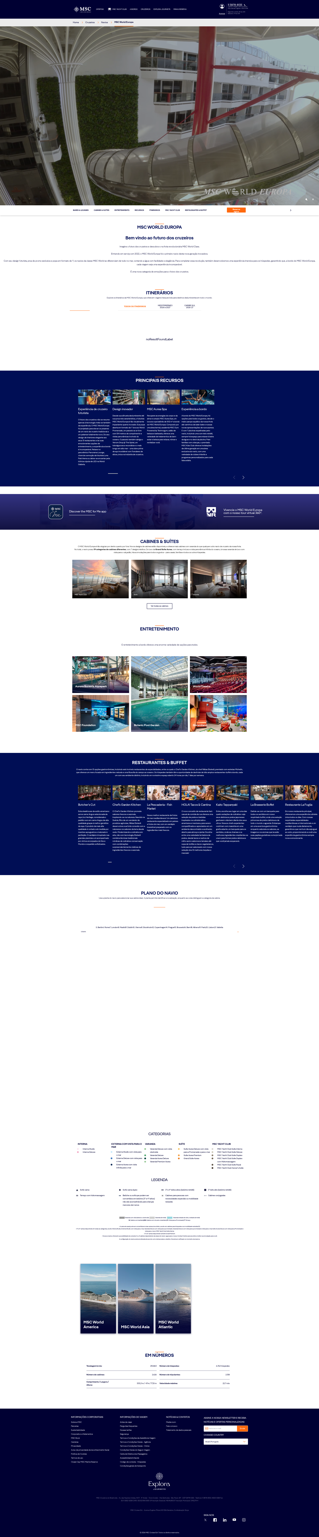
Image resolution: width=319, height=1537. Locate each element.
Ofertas (100, 9)
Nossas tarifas (126, 1430)
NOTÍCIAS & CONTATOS (178, 1417)
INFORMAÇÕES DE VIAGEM (133, 1417)
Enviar (242, 1429)
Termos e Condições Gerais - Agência (135, 1442)
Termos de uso (77, 1458)
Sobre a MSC (76, 1422)
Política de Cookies (79, 1454)
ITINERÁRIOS (154, 210)
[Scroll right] (290, 210)
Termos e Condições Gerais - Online (134, 1446)
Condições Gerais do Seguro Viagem (135, 1450)
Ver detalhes (100, 579)
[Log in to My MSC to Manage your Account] (222, 6)
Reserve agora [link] (236, 211)
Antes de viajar (126, 1422)
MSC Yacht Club (119, 9)
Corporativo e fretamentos (82, 1434)
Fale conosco (171, 1426)
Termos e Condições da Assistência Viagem (138, 1438)
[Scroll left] (2, 210)
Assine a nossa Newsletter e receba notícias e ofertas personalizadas (225, 1420)
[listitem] (100, 674)
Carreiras (74, 1442)
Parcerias (75, 1426)
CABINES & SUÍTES (101, 210)
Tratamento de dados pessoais (178, 1430)
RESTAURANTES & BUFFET (196, 210)
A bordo (134, 9)
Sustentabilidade (78, 1430)
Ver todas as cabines (159, 606)
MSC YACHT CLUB (172, 210)
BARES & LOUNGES (81, 210)
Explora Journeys (162, 9)
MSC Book (75, 1438)
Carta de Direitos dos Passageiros (133, 1454)
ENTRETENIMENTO (122, 210)
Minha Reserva (180, 9)
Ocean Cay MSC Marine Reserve (84, 1462)
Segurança (124, 1434)
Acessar (222, 14)
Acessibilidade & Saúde (129, 1458)
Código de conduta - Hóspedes (133, 1462)
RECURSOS (139, 210)
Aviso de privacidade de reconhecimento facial (90, 1450)
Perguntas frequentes (128, 1426)
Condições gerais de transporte (133, 1466)
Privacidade (76, 1446)
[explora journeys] (159, 1481)
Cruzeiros (145, 9)
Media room (171, 1422)
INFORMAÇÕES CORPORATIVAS (87, 1417)
